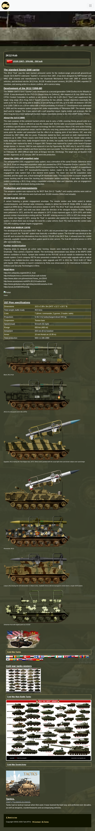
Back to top (11, 817)
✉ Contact (36, 822)
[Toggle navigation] (90, 5)
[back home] (5, 5)
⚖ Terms (45, 822)
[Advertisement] (47, 28)
